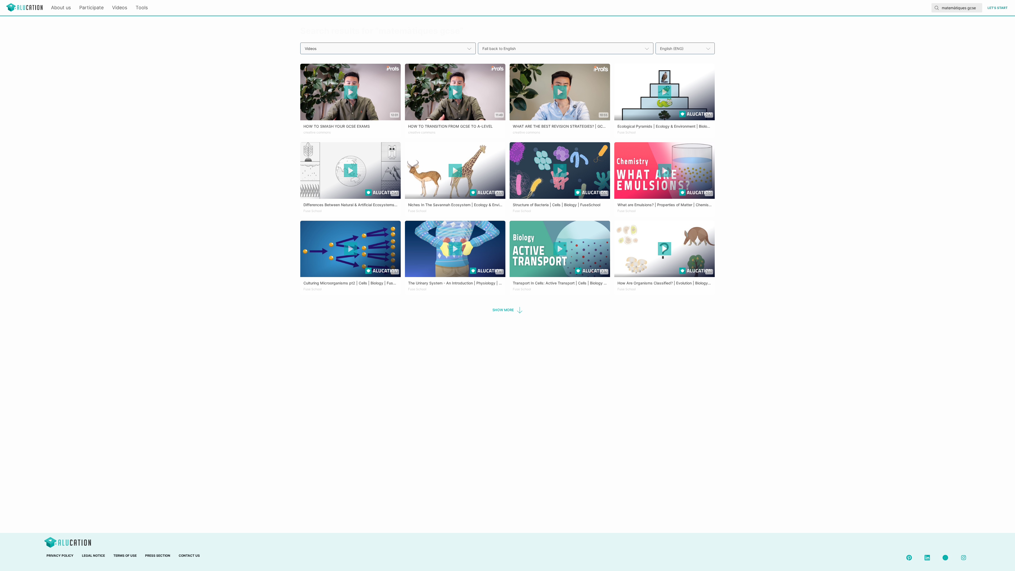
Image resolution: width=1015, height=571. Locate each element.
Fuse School (626, 132)
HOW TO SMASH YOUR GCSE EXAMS (336, 126)
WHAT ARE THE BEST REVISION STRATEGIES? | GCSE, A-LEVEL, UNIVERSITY (581, 126)
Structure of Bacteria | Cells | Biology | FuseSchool (556, 204)
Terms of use (125, 556)
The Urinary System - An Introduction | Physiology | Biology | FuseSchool (471, 283)
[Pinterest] (909, 558)
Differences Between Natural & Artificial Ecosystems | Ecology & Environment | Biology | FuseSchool (390, 204)
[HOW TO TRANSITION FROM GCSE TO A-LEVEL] (455, 118)
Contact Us (189, 556)
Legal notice (93, 556)
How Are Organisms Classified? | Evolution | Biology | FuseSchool (674, 283)
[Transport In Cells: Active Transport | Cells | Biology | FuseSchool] (560, 275)
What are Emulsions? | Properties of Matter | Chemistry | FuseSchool (677, 204)
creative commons (317, 132)
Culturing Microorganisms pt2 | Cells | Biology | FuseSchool (355, 283)
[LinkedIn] (927, 558)
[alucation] (24, 7)
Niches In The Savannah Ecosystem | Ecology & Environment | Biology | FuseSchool (480, 204)
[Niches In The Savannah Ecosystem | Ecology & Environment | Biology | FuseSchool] (455, 197)
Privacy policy (60, 556)
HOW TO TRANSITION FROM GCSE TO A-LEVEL (450, 126)
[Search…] (937, 8)
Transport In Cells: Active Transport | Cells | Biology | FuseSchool (569, 283)
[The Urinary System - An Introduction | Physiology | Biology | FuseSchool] (455, 275)
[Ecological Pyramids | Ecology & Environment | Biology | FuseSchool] (664, 118)
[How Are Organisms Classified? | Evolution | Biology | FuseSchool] (664, 275)
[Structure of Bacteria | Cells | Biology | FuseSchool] (560, 197)
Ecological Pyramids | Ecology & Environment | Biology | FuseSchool (676, 126)
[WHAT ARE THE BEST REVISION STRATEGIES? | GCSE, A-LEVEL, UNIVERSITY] (560, 118)
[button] (507, 310)
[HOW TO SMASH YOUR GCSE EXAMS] (350, 118)
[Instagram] (963, 558)
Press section (157, 556)
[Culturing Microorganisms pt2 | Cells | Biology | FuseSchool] (350, 275)
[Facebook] (945, 558)
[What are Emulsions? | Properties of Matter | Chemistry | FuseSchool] (664, 197)
